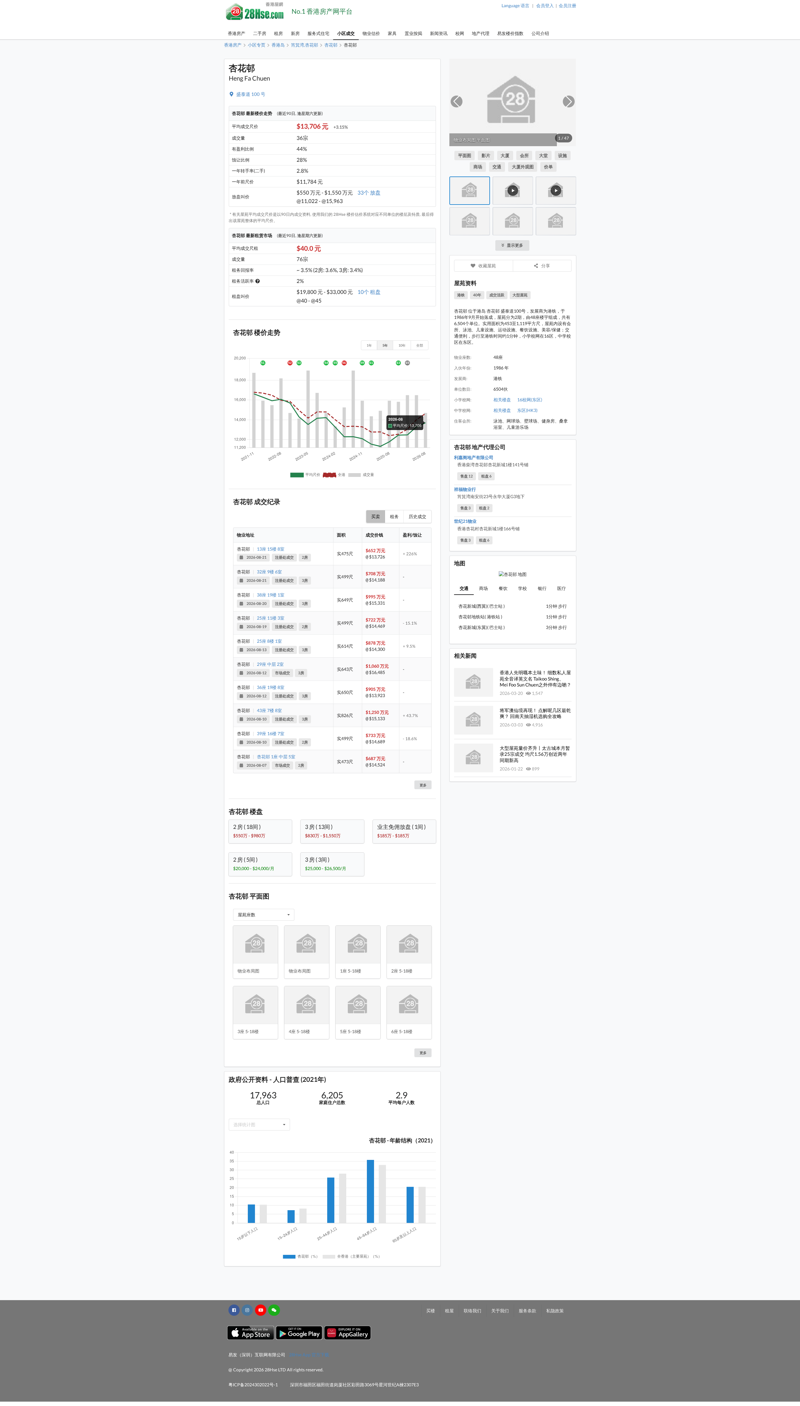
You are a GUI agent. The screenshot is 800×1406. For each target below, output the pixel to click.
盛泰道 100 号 (250, 94)
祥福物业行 (465, 489)
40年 (477, 295)
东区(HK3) (527, 410)
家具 (392, 33)
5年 (385, 345)
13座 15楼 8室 (270, 549)
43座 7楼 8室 (269, 710)
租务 (394, 516)
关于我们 (500, 1310)
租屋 (449, 1310)
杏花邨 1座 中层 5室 (276, 756)
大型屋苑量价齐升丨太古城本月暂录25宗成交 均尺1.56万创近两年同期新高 (535, 754)
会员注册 (567, 5)
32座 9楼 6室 (269, 571)
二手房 (259, 33)
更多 (423, 785)
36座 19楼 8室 (270, 687)
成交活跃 (496, 295)
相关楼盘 (502, 399)
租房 (278, 33)
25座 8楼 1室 (269, 641)
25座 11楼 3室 (270, 618)
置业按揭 (413, 33)
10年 (402, 345)
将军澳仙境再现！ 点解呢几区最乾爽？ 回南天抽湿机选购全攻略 (535, 713)
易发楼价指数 (510, 33)
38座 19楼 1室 (270, 594)
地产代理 (480, 33)
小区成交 (346, 33)
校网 (459, 33)
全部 (419, 345)
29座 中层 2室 (270, 664)
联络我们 (472, 1310)
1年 (369, 345)
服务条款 (527, 1310)
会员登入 (545, 5)
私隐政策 (555, 1310)
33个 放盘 (369, 192)
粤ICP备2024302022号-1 (253, 1384)
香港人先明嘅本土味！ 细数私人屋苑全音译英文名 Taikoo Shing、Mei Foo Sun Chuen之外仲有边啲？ (535, 679)
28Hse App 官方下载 (309, 1354)
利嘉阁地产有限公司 (473, 457)
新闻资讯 (439, 33)
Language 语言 (515, 5)
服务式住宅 (318, 33)
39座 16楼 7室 (270, 733)
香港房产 (236, 33)
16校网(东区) (529, 399)
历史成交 (417, 516)
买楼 (430, 1310)
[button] (456, 101)
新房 (295, 33)
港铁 (461, 295)
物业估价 (371, 33)
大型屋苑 (520, 295)
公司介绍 (540, 33)
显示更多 (515, 245)
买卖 (375, 516)
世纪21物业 (465, 521)
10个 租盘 (369, 292)
